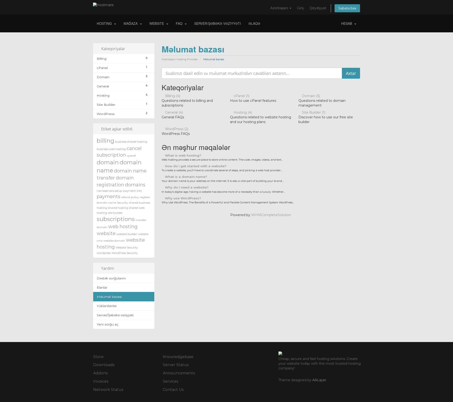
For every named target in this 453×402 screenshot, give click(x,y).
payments (108, 196)
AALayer (319, 380)
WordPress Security (125, 253)
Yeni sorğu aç (107, 324)
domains (135, 185)
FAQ (180, 23)
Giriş (300, 8)
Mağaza (131, 23)
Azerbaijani (279, 8)
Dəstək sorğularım (111, 278)
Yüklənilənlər (107, 306)
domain (108, 162)
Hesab (347, 23)
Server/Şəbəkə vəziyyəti (217, 23)
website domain (114, 240)
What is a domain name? (185, 177)
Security (122, 202)
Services (170, 381)
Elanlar (102, 287)
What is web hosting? (182, 155)
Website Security (127, 247)
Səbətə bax (347, 8)
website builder (127, 234)
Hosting (105, 23)
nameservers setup (109, 190)
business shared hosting (131, 141)
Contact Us (173, 389)
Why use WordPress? (182, 198)
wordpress (104, 253)
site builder (115, 212)
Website (157, 23)
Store (98, 357)
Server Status (176, 365)
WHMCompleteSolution (271, 215)
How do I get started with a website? (195, 166)
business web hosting (111, 149)
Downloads (103, 365)
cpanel (131, 155)
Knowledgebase (178, 357)
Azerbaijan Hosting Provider (180, 59)
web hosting (123, 226)
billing (105, 140)
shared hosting (118, 208)
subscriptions (116, 219)
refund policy (130, 197)
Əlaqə (254, 23)
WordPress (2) (176, 129)
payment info (132, 190)
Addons (100, 373)
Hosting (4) (242, 112)
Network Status (108, 389)
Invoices (100, 381)
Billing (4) (172, 96)
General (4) (173, 112)
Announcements (179, 373)
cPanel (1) (241, 96)
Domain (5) (310, 96)
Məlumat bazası (109, 297)
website (106, 233)
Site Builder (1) (313, 112)
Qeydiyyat (318, 8)
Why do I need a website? (186, 187)
